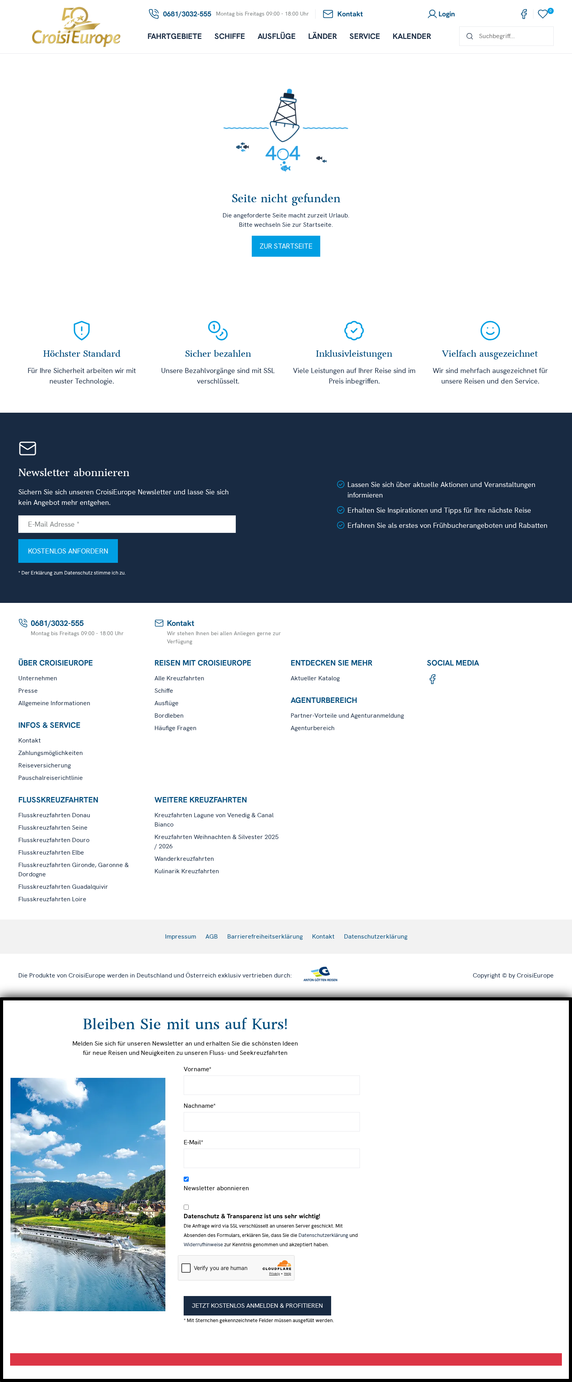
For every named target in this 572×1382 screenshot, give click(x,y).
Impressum (180, 936)
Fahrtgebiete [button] (174, 36)
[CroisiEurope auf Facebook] (524, 14)
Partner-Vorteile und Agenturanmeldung (347, 715)
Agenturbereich (313, 728)
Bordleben (169, 715)
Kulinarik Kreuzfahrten (186, 871)
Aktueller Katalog (315, 678)
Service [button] (364, 36)
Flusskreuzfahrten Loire (52, 899)
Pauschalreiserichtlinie (50, 778)
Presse (28, 691)
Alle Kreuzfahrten (179, 678)
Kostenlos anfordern (68, 550)
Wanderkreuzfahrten (184, 859)
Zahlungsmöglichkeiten (50, 753)
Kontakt (29, 740)
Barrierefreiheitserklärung (265, 936)
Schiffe (229, 36)
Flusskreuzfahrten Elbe (51, 852)
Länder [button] (322, 36)
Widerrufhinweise (203, 1244)
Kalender (412, 36)
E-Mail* (193, 1142)
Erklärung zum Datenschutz (62, 572)
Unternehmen (37, 678)
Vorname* (197, 1069)
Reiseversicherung (44, 765)
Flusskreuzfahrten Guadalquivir (63, 887)
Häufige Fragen (175, 728)
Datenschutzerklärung (375, 936)
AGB (211, 936)
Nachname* (200, 1106)
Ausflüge (277, 36)
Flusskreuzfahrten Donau (54, 815)
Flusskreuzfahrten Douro (53, 840)
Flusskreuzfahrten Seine (53, 827)
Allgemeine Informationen (54, 703)
